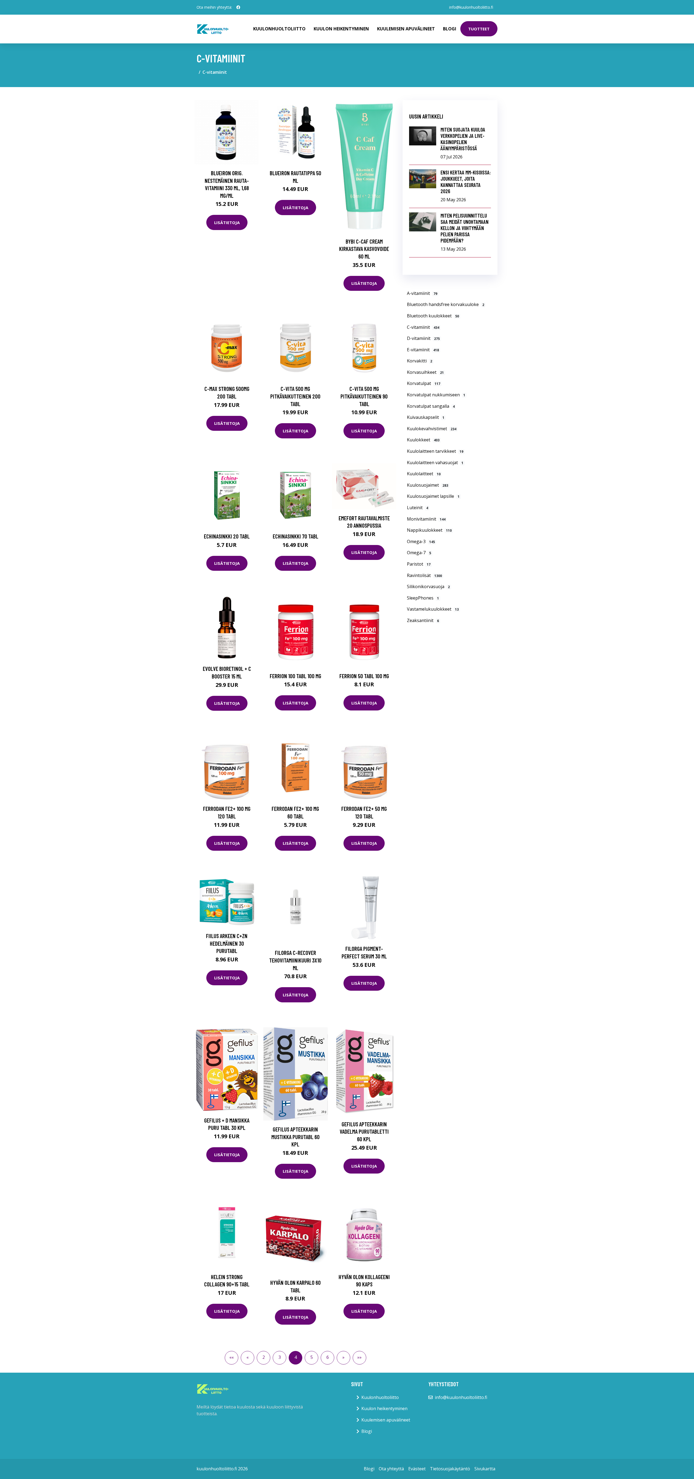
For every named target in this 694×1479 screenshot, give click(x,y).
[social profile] (238, 7)
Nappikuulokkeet (429, 530)
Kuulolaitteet (424, 474)
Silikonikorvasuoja (428, 586)
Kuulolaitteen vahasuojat (435, 463)
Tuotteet (479, 28)
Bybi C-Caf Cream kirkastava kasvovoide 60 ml (364, 249)
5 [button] (311, 1357)
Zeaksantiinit (423, 620)
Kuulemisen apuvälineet (406, 29)
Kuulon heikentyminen (341, 29)
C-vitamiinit (423, 327)
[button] (231, 1358)
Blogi (449, 29)
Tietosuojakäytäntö (450, 1469)
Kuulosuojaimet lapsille (433, 496)
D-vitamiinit (423, 338)
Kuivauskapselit (425, 417)
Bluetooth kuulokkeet (433, 316)
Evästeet (417, 1469)
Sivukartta (484, 1469)
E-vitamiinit (423, 350)
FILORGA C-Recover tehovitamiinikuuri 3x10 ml (295, 960)
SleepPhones (423, 598)
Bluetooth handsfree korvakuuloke (445, 304)
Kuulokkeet (423, 440)
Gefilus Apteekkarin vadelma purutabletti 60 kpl (364, 1131)
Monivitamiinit (426, 519)
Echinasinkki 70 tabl (295, 536)
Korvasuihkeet (425, 372)
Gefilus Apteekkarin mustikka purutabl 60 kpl (295, 1137)
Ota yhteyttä (391, 1469)
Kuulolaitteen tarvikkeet (435, 451)
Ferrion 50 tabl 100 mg (364, 675)
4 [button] (295, 1357)
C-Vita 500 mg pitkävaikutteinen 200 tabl (295, 396)
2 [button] (263, 1357)
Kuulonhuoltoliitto (279, 29)
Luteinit (417, 508)
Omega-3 (421, 541)
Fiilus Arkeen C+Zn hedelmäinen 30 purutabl (227, 943)
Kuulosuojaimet (427, 485)
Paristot (418, 564)
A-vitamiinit (422, 293)
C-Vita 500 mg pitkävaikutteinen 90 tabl (364, 396)
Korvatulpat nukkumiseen (436, 395)
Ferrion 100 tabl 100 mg (295, 675)
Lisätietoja (227, 222)
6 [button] (327, 1357)
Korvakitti (419, 361)
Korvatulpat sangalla (431, 406)
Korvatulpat (423, 383)
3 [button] (279, 1357)
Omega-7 (419, 553)
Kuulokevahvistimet (431, 429)
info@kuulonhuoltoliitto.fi (471, 7)
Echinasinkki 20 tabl (227, 536)
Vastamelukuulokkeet (433, 609)
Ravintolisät (424, 575)
